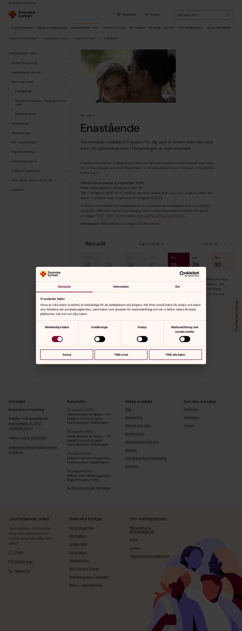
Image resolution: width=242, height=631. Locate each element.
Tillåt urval (121, 354)
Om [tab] (177, 286)
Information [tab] (121, 286)
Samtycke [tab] (64, 286)
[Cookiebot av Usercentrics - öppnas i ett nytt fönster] (185, 274)
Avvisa (66, 354)
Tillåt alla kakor (175, 354)
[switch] (99, 339)
